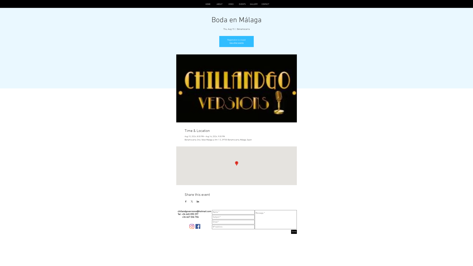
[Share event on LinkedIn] (198, 201)
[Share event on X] (192, 201)
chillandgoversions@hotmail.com (194, 211)
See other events (236, 43)
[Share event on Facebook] (186, 201)
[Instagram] (191, 226)
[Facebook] (197, 226)
